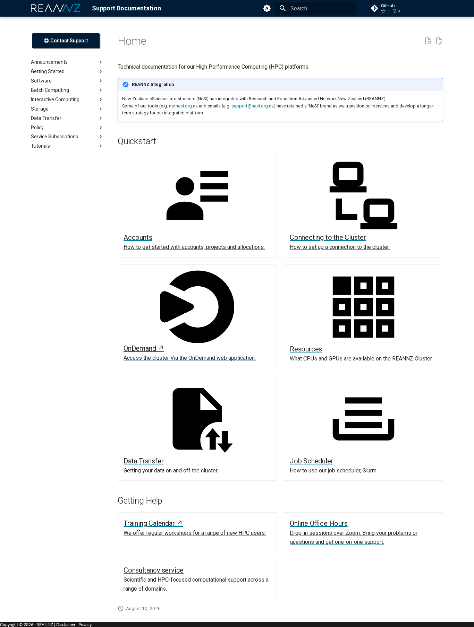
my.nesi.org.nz (183, 105)
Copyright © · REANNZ (26, 624)
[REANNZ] (56, 8)
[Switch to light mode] (267, 8)
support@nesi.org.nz (252, 105)
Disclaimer (65, 624)
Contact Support (68, 40)
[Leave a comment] (428, 41)
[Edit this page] (439, 41)
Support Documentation (126, 8)
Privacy (85, 624)
